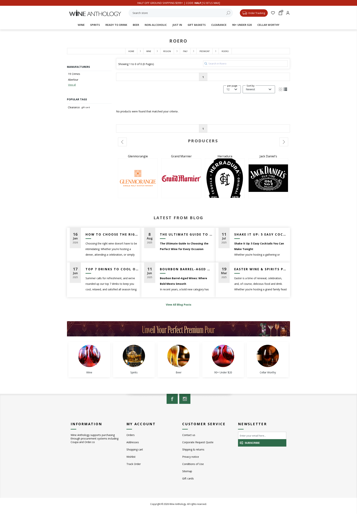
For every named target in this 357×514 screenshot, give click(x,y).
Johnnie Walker (268, 156)
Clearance (74, 107)
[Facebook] (172, 399)
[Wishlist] (273, 13)
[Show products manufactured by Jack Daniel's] (225, 178)
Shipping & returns (193, 449)
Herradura (181, 156)
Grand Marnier (138, 156)
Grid (280, 89)
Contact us (188, 435)
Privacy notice (190, 456)
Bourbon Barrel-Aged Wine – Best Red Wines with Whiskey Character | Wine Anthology (186, 269)
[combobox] (181, 13)
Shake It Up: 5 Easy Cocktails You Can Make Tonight (260, 234)
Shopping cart (134, 449)
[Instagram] (184, 399)
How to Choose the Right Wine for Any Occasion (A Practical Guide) (112, 234)
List (285, 89)
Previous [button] (122, 141)
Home (131, 51)
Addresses (132, 442)
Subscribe (252, 442)
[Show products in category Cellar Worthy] (268, 356)
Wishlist (131, 456)
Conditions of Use (193, 464)
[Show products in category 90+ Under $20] (223, 356)
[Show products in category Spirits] (134, 356)
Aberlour (73, 79)
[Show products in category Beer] (178, 356)
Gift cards (188, 478)
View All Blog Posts (178, 304)
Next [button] (283, 141)
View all (72, 84)
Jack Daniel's (225, 156)
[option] (138, 176)
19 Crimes (74, 74)
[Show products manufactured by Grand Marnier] (137, 178)
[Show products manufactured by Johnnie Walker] (268, 178)
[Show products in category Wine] (89, 356)
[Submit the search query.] (206, 63)
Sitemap (187, 471)
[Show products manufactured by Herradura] (181, 178)
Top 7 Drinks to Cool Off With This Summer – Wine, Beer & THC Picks (112, 269)
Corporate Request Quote (197, 442)
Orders (130, 435)
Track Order (133, 464)
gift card (86, 107)
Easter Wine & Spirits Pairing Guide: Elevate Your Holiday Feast (260, 269)
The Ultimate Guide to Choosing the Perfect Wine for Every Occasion (186, 234)
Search (228, 13)
